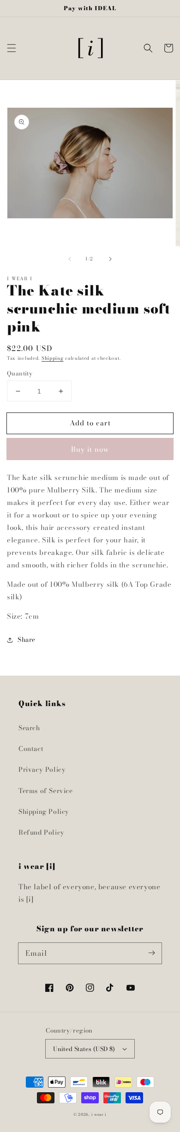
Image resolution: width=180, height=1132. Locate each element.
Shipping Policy (43, 811)
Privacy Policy (42, 769)
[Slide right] (110, 259)
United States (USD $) (84, 1048)
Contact (30, 749)
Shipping (53, 358)
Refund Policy (41, 832)
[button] (11, 48)
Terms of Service (45, 791)
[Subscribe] (151, 953)
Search (29, 728)
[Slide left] (70, 259)
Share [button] (27, 639)
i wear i (99, 1114)
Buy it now (90, 449)
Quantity (19, 373)
